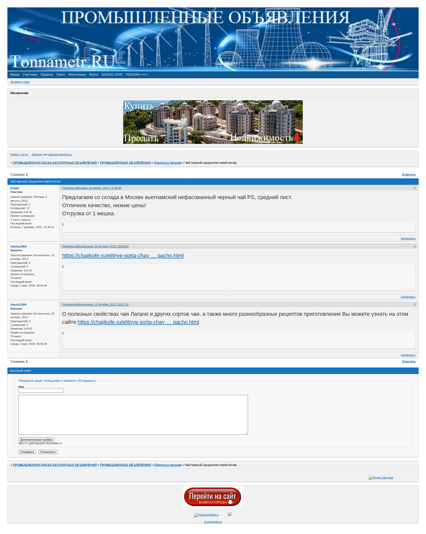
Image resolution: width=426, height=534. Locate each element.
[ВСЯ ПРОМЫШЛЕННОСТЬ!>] (213, 69)
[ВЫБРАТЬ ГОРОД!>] (212, 505)
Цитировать (408, 238)
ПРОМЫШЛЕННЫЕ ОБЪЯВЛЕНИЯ (125, 163)
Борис (14, 188)
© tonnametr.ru (213, 521)
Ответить (409, 174)
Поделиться (69, 187)
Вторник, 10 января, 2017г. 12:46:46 (99, 187)
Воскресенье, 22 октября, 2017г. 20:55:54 (102, 246)
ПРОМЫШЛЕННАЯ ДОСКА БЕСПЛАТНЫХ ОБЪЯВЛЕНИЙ (55, 163)
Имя (21, 386)
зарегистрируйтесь (60, 154)
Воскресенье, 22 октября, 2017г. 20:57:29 (102, 304)
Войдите (37, 154)
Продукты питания (167, 163)
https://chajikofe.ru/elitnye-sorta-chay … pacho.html (123, 255)
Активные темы (20, 81)
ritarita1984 (18, 246)
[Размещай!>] (213, 142)
